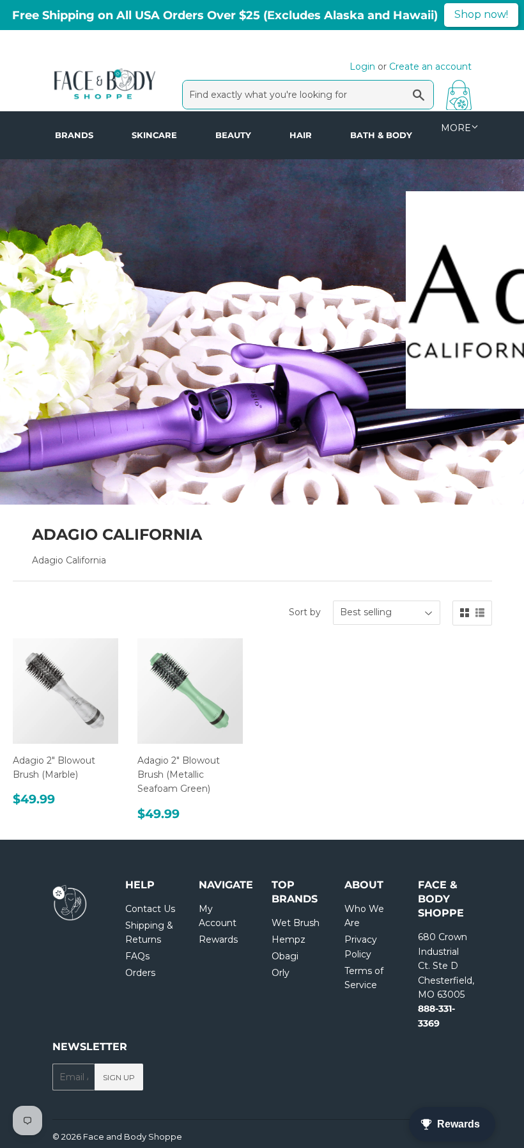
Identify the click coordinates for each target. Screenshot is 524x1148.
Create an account (430, 66)
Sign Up (119, 1077)
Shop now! (481, 14)
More (456, 128)
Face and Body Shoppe (132, 1136)
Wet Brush (296, 923)
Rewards (218, 939)
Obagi (285, 956)
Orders (140, 973)
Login (362, 66)
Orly (280, 973)
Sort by (305, 612)
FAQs (137, 956)
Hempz (288, 939)
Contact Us (150, 909)
